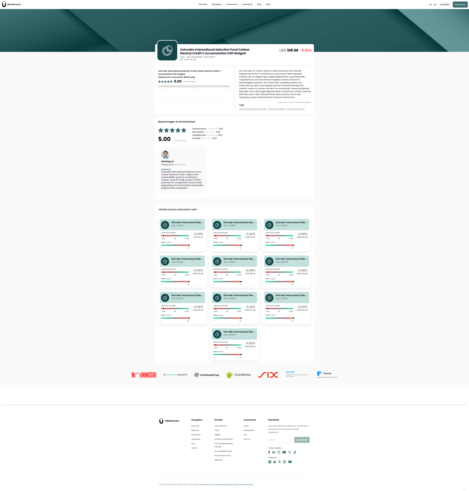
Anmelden (444, 4)
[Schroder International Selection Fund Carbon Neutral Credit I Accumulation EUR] (234, 344)
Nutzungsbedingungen (221, 484)
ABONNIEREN (302, 440)
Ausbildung (247, 4)
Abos (268, 4)
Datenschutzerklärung (243, 484)
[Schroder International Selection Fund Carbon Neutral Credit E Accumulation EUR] (286, 307)
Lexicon (194, 448)
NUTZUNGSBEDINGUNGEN (223, 451)
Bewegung (216, 4)
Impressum (205, 484)
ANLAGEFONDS (249, 430)
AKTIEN (246, 426)
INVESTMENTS (196, 435)
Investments (231, 4)
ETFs (245, 435)
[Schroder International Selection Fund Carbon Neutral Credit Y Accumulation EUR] (286, 271)
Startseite (202, 4)
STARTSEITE (195, 426)
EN (430, 4)
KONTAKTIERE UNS (221, 426)
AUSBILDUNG (195, 439)
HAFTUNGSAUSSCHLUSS (223, 456)
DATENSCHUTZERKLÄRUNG (224, 439)
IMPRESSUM (218, 460)
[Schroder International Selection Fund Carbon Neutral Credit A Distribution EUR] (234, 234)
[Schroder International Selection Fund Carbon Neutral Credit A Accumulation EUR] (234, 307)
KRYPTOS (247, 439)
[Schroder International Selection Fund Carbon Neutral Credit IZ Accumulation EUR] (286, 234)
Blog (259, 4)
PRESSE (217, 430)
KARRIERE (218, 435)
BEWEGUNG (195, 430)
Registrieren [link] (460, 4)
